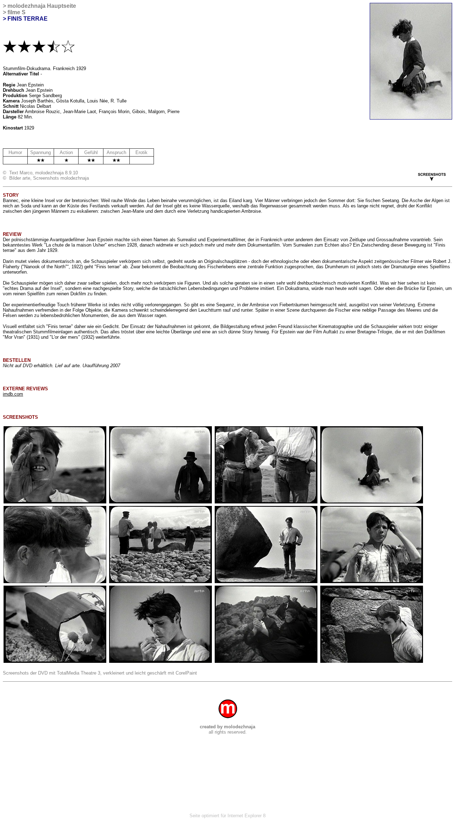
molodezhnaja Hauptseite (41, 6)
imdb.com (13, 394)
